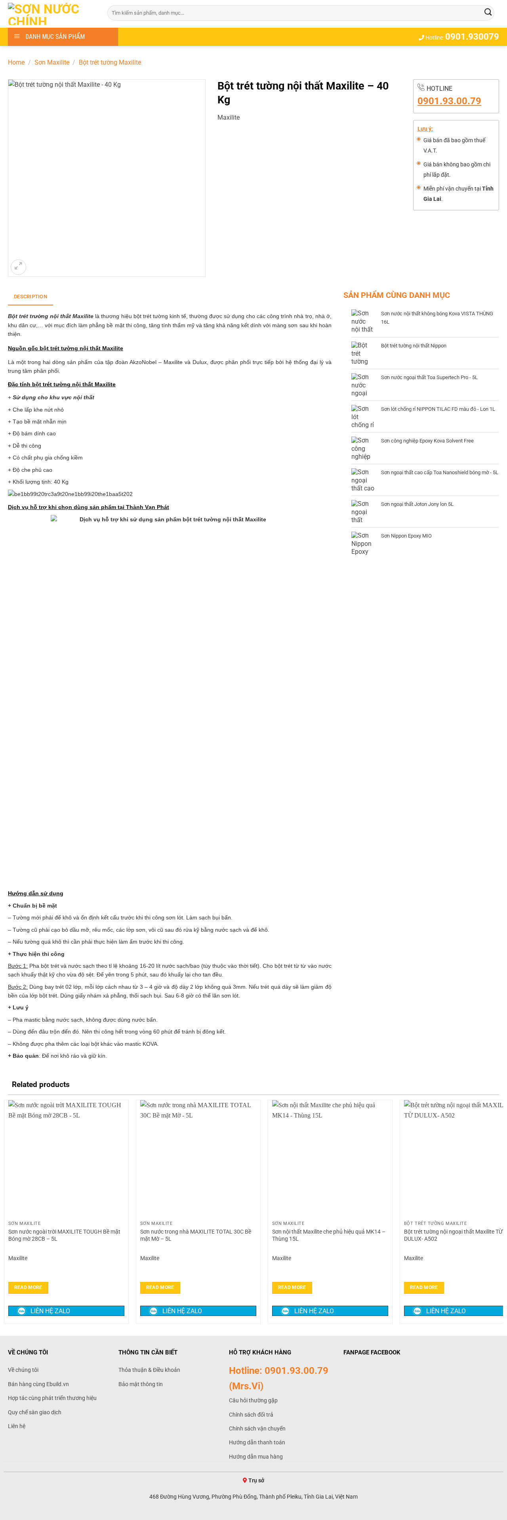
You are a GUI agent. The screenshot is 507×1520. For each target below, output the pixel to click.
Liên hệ (16, 1426)
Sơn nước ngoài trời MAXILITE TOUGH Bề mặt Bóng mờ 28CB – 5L (64, 1235)
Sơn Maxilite (51, 62)
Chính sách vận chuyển (257, 1428)
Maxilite (228, 117)
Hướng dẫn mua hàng (256, 1456)
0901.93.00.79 (449, 101)
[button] (18, 267)
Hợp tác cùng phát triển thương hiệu (52, 1398)
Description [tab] (30, 296)
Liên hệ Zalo (50, 1311)
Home (16, 62)
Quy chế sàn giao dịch (34, 1412)
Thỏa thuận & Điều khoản (149, 1370)
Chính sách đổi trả (251, 1414)
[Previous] (8, 1211)
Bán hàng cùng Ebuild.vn (38, 1384)
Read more (28, 1287)
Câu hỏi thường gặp (253, 1400)
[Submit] (488, 12)
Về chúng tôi (23, 1370)
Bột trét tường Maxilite (110, 62)
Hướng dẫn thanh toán (257, 1442)
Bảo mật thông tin (140, 1384)
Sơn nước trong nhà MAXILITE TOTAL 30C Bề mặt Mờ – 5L (195, 1235)
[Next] (499, 1211)
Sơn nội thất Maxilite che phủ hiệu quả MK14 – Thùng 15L (328, 1235)
